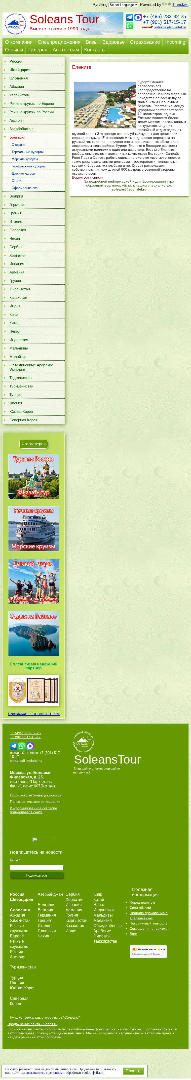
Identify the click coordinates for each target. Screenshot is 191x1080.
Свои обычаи (140, 908)
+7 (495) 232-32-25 (164, 16)
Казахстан (18, 297)
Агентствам (66, 49)
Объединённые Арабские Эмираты (31, 367)
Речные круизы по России (31, 112)
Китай (14, 323)
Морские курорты (25, 159)
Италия (15, 221)
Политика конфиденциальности (36, 795)
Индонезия (18, 340)
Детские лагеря (23, 173)
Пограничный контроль (148, 923)
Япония (15, 403)
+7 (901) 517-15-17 (164, 22)
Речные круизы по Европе (31, 103)
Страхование (145, 42)
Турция (15, 394)
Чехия (14, 238)
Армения (16, 272)
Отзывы (14, 49)
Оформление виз (25, 188)
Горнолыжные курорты (28, 166)
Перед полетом (142, 902)
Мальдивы (18, 348)
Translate (180, 4)
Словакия (17, 230)
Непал (14, 331)
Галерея (37, 49)
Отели (16, 181)
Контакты (95, 49)
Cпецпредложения (59, 42)
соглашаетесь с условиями (45, 1073)
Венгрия (16, 196)
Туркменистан (21, 386)
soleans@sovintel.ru (170, 27)
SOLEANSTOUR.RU (43, 714)
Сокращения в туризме (148, 928)
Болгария (17, 137)
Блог (133, 934)
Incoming (175, 42)
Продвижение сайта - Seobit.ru (32, 1024)
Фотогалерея (34, 444)
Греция (15, 213)
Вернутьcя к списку (87, 177)
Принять (133, 1071)
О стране (18, 145)
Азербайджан (21, 129)
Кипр (13, 314)
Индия (14, 306)
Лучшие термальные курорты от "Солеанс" (45, 1017)
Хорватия (17, 255)
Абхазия (16, 86)
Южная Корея (21, 411)
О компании (19, 42)
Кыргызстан (19, 289)
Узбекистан (19, 95)
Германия (17, 204)
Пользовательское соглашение (35, 802)
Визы (91, 42)
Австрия (16, 120)
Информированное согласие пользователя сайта (33, 810)
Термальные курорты (27, 152)
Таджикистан (20, 378)
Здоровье (114, 42)
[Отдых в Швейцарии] (33, 656)
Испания (16, 264)
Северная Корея (23, 420)
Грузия (15, 280)
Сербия (15, 247)
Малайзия (18, 356)
